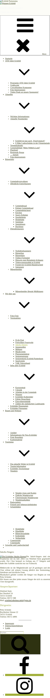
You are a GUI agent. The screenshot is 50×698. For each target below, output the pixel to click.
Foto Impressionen (17, 90)
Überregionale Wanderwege (26, 498)
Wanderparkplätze (22, 500)
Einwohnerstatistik (22, 401)
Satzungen (19, 267)
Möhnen (18, 349)
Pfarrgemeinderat (22, 354)
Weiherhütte (20, 538)
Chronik (18, 390)
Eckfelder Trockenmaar (19, 469)
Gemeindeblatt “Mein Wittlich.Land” (25, 148)
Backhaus (19, 226)
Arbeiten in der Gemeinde (25, 392)
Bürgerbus (19, 253)
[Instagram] (24, 695)
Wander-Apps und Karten (25, 493)
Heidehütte (19, 220)
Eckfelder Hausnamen (19, 406)
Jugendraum (20, 224)
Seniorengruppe (21, 356)
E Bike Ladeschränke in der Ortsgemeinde (32, 143)
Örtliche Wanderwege (24, 495)
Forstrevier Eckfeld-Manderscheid (29, 265)
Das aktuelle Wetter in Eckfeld (22, 464)
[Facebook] (24, 675)
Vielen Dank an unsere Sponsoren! (24, 92)
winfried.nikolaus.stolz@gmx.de (18, 600)
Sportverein (20, 361)
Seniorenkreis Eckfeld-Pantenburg (29, 359)
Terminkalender (16, 145)
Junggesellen (20, 347)
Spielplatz (19, 222)
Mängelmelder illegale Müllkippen (29, 291)
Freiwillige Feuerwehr (24, 342)
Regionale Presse (17, 152)
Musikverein (20, 352)
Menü (44, 54)
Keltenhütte (20, 536)
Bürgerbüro (20, 255)
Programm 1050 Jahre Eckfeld (22, 83)
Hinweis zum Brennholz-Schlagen (29, 260)
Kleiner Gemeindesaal (24, 208)
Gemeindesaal (21, 206)
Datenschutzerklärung (14, 626)
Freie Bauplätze (16, 437)
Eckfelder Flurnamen (18, 408)
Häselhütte (19, 531)
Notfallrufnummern (23, 251)
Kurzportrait (20, 388)
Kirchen (18, 213)
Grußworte (14, 85)
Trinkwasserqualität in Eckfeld (27, 262)
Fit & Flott (19, 340)
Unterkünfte (15, 543)
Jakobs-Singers (21, 345)
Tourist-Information (18, 466)
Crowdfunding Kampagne (21, 87)
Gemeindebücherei (23, 210)
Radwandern (15, 502)
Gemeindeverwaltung (19, 181)
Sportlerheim (20, 217)
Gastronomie (15, 540)
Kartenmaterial (16, 440)
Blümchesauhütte (22, 533)
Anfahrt (13, 433)
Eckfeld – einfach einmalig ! (11, 8)
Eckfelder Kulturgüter (24, 397)
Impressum (9, 623)
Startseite (8, 58)
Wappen (18, 394)
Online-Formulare (22, 258)
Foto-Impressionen (17, 157)
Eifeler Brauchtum (22, 399)
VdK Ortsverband (22, 363)
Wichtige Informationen (19, 116)
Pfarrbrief (14, 150)
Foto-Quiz (14, 316)
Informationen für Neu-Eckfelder (23, 435)
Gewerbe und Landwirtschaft (17, 545)
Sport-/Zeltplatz (21, 215)
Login (7, 628)
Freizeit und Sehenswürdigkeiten (23, 504)
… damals (14, 155)
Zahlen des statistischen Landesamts (29, 404)
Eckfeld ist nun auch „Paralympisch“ (30, 141)
